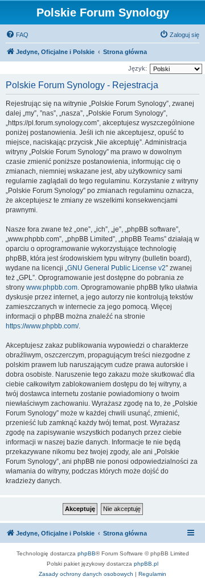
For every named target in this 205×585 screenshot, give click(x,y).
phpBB (86, 553)
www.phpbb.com (51, 287)
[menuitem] (17, 35)
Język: (137, 68)
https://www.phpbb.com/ (42, 326)
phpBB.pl (146, 564)
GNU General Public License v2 (116, 268)
